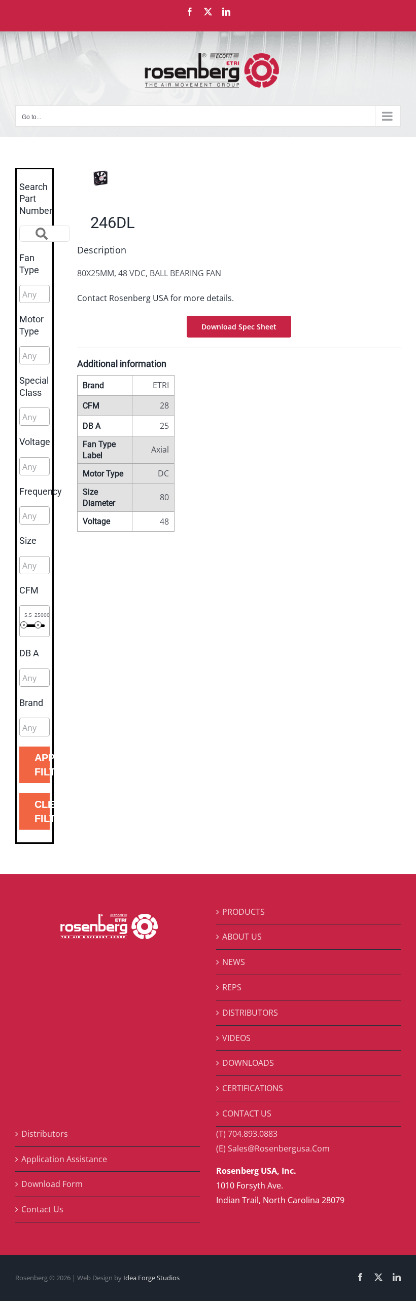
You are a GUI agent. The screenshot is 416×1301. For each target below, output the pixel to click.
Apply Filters (42, 764)
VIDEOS (236, 1038)
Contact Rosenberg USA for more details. (155, 298)
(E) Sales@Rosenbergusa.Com (273, 1148)
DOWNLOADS (248, 1062)
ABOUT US (242, 936)
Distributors (44, 1133)
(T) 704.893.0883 (247, 1133)
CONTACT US (246, 1113)
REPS (231, 987)
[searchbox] (67, 294)
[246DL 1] (154, 178)
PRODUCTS (243, 911)
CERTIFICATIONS (252, 1088)
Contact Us (42, 1209)
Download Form (52, 1184)
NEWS (233, 962)
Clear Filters (42, 811)
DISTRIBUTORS (250, 1012)
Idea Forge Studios (151, 1277)
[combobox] (34, 294)
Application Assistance (64, 1159)
